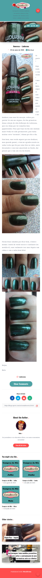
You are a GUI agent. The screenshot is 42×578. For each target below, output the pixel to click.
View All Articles (21, 445)
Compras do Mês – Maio (9, 506)
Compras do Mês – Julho (9, 480)
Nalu (20, 433)
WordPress (27, 572)
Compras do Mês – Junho (30, 480)
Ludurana (22, 377)
